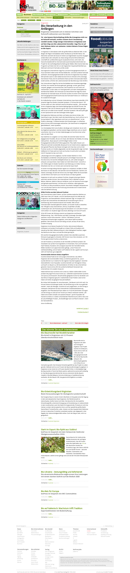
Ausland (26, 231)
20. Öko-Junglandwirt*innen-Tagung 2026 (28, 174)
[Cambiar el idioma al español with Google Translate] (46, 11)
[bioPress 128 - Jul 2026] (101, 109)
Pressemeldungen (36, 534)
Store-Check (34, 562)
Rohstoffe (68, 17)
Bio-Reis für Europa (50, 491)
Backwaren (48, 536)
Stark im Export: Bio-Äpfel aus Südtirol (59, 429)
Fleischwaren (48, 538)
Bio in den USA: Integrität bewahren (72, 323)
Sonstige (47, 545)
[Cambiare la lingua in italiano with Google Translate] (48, 11)
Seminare (20, 553)
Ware (42, 17)
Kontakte (33, 551)
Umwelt (75, 536)
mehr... (37, 127)
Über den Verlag (49, 564)
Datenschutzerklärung (51, 568)
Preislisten (48, 555)
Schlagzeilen (20, 538)
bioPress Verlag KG (63, 572)
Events (19, 560)
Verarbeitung (104, 532)
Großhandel (48, 531)
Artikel (61, 551)
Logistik (75, 540)
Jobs (93, 14)
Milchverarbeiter (49, 542)
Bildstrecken (63, 14)
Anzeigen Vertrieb (50, 553)
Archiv (109, 14)
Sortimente (62, 531)
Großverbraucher (50, 534)
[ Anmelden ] (67, 11)
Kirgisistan (20, 231)
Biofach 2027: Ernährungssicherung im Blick (101, 76)
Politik (74, 532)
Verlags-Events (49, 557)
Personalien (20, 540)
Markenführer (35, 532)
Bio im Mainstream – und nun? (45, 323)
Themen (49, 17)
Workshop (20, 558)
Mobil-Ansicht (57, 11)
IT (73, 538)
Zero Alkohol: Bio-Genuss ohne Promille (26, 132)
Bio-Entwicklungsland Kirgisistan (56, 391)
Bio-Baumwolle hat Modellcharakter (58, 332)
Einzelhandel (48, 532)
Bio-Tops (19, 531)
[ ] (83, 312)
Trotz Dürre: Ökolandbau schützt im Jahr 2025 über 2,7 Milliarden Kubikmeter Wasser (28, 54)
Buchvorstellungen (64, 538)
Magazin (61, 553)
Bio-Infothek (38, 14)
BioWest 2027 (21, 184)
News (19, 14)
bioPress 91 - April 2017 (24, 94)
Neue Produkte (63, 532)
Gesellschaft (76, 531)
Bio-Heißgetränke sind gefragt (26, 139)
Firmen (33, 553)
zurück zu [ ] (82, 308)
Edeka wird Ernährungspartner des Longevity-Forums (28, 47)
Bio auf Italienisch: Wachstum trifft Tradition (61, 508)
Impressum (48, 566)
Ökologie (19, 534)
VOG (83, 443)
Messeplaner (51, 14)
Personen (34, 560)
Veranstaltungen (78, 17)
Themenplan (48, 560)
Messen (19, 562)
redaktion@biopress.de (101, 141)
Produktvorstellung (64, 536)
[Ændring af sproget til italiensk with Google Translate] (50, 11)
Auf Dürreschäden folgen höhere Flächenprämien (28, 52)
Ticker (42, 321)
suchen (110, 18)
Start (18, 20)
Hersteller (34, 531)
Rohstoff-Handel (105, 536)
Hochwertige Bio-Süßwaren (25, 125)
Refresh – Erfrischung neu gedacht (27, 152)
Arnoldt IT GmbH (108, 572)
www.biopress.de (101, 143)
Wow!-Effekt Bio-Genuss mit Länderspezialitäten (28, 145)
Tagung (19, 557)
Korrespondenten (26, 36)
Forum (19, 555)
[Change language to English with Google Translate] (42, 11)
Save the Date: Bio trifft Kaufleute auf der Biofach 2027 (101, 74)
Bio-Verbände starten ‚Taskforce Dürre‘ (28, 50)
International (58, 17)
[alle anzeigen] (35, 122)
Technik (75, 534)
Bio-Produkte (21, 542)
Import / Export (25, 34)
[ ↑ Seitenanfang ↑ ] (109, 526)
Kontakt (102, 14)
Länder (23, 31)
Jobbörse (75, 551)
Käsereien (48, 543)
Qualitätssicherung (106, 534)
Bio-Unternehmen (23, 17)
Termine (19, 551)
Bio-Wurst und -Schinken (24, 158)
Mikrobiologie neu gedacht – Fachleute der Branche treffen (101, 79)
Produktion (104, 531)
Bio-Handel (35, 17)
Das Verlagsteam (49, 551)
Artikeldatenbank (63, 534)
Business (27, 14)
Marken (75, 542)
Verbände (34, 557)
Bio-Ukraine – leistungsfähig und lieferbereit (61, 471)
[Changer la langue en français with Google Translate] (44, 11)
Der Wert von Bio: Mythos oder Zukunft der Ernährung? (28, 45)
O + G (46, 540)
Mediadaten (75, 14)
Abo (46, 562)
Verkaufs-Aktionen (78, 543)
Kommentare (21, 536)
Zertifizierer (34, 558)
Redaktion (48, 559)
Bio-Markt (20, 532)
